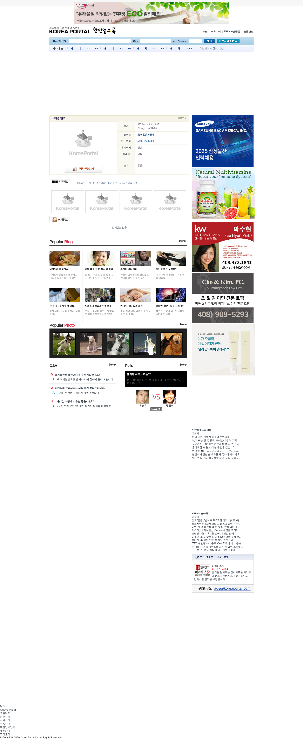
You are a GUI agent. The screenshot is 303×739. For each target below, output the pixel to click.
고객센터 (5, 734)
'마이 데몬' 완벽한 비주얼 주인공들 (211, 436)
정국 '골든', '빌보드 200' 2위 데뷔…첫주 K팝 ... (217, 520)
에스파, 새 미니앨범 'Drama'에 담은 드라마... (216, 530)
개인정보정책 (7, 727)
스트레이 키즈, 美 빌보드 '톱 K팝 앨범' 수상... (216, 523)
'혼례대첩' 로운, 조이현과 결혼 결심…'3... (214, 447)
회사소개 (5, 720)
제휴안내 (5, 730)
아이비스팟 (218, 565)
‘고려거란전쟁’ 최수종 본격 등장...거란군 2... (216, 443)
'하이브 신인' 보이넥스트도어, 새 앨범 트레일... (217, 546)
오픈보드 (249, 31)
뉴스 (204, 31)
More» (182, 240)
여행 (221, 48)
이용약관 (5, 723)
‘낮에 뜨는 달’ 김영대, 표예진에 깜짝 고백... (215, 440)
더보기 (195, 433)
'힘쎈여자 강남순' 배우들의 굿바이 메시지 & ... (217, 454)
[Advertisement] (151, 84)
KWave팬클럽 (232, 31)
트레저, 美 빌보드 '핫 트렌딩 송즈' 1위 (212, 540)
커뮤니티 (216, 31)
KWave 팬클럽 (8, 709)
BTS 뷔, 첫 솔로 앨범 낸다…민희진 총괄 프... (216, 550)
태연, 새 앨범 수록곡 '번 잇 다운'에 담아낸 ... (216, 527)
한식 (215, 48)
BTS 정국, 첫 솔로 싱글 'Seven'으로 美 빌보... (216, 536)
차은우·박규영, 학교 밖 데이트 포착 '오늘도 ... (216, 457)
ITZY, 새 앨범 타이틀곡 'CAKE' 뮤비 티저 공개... (217, 543)
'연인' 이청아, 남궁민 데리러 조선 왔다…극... (216, 450)
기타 (189, 48)
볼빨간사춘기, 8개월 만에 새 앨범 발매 (213, 533)
